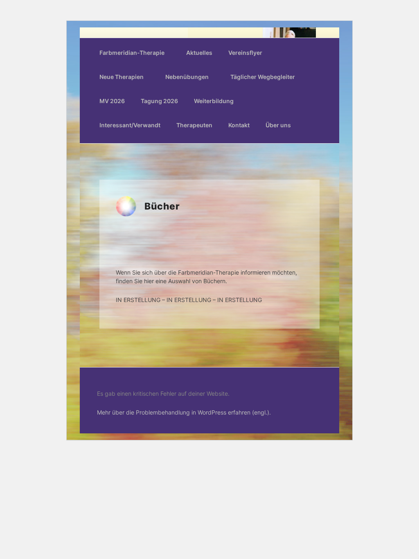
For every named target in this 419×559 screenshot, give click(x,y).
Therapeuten (194, 125)
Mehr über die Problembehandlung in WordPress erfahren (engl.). (184, 412)
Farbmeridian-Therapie (131, 52)
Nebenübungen (187, 76)
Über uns (278, 125)
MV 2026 (112, 100)
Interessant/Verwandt (129, 125)
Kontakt (239, 125)
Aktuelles (199, 52)
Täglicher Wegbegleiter (262, 76)
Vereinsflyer (245, 52)
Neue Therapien (121, 76)
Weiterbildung (214, 100)
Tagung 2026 (159, 100)
